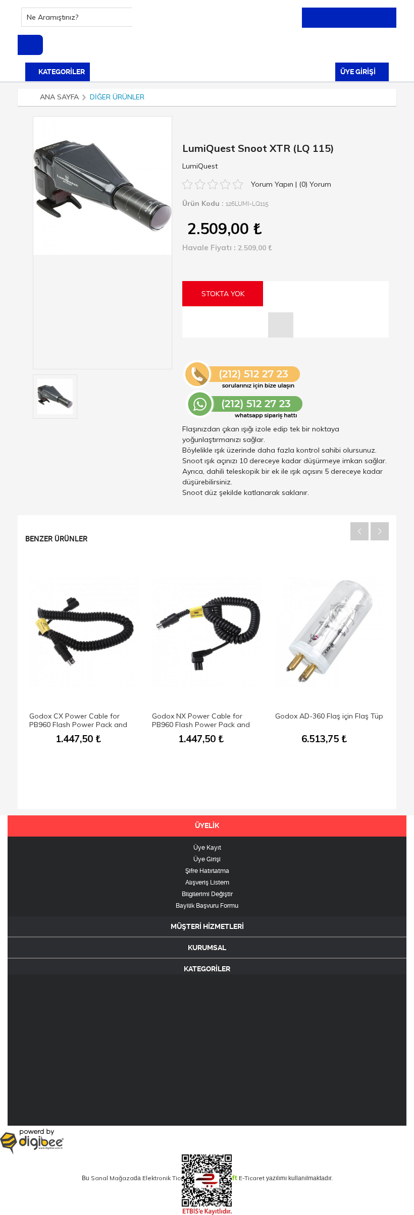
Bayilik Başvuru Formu (207, 905)
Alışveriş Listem (207, 882)
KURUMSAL (207, 948)
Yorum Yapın (273, 184)
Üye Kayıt (207, 847)
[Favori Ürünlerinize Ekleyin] (280, 325)
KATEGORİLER (61, 72)
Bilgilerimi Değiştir (207, 894)
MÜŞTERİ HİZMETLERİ (207, 926)
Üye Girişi (207, 859)
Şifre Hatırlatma (207, 870)
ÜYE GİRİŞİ (358, 72)
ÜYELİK (207, 825)
